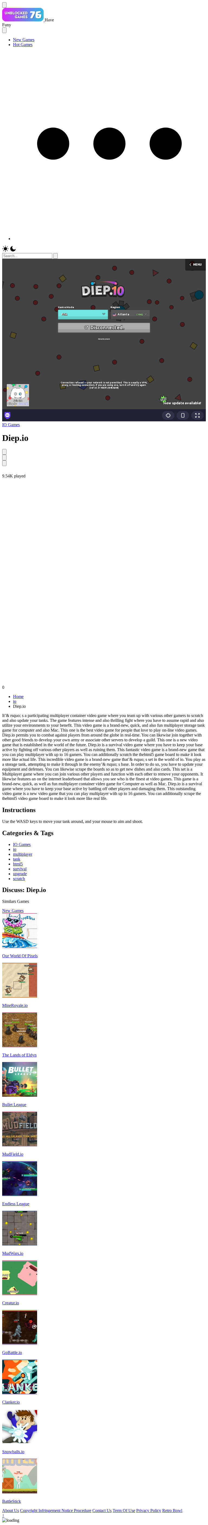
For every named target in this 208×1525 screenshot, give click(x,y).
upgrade (20, 873)
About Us (10, 1510)
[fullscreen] (4, 463)
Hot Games (22, 44)
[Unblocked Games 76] (23, 20)
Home (18, 696)
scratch (19, 878)
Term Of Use (124, 1510)
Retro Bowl (172, 1510)
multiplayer (22, 854)
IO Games (11, 424)
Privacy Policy (148, 1510)
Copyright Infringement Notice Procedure (55, 1510)
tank (16, 859)
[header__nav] (4, 5)
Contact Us (102, 1510)
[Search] (55, 256)
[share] (4, 452)
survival (20, 869)
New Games (23, 39)
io (14, 701)
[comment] (4, 457)
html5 (18, 864)
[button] (109, 238)
